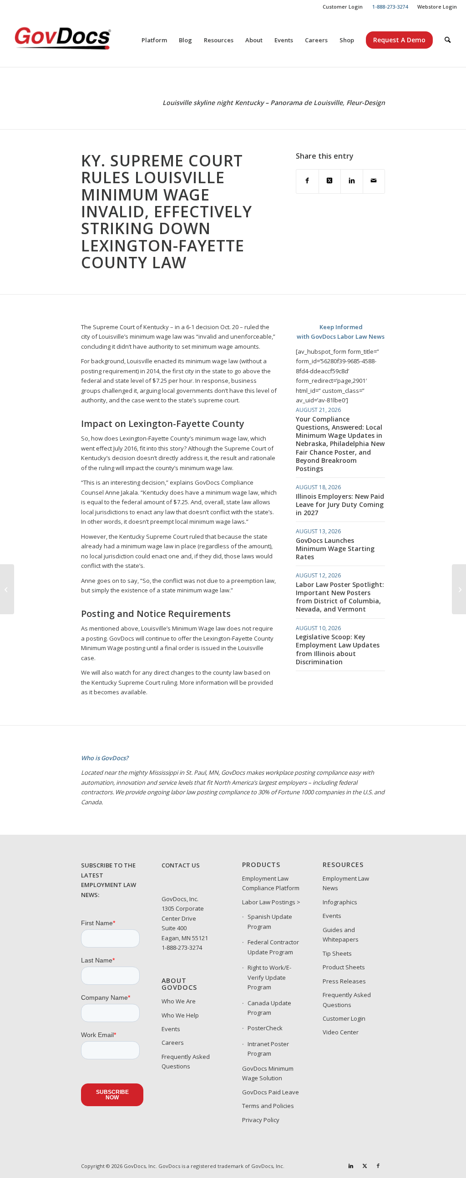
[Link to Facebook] (378, 1166)
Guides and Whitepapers (341, 934)
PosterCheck (265, 1028)
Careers (173, 1042)
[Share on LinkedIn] (351, 181)
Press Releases (344, 981)
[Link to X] (364, 1166)
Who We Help (180, 1015)
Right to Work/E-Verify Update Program (269, 977)
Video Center (341, 1032)
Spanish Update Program (270, 921)
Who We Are (179, 1001)
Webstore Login (437, 6)
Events (171, 1029)
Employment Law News (346, 883)
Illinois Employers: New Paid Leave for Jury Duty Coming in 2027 (340, 504)
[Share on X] (329, 181)
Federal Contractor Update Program (273, 947)
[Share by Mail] (374, 181)
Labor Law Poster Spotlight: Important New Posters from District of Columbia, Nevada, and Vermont (340, 597)
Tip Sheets (337, 953)
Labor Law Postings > (271, 902)
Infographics (340, 902)
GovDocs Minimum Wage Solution (268, 1073)
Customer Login (343, 6)
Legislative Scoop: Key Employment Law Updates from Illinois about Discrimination (338, 649)
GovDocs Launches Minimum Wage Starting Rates (335, 548)
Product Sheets (344, 967)
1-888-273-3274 (182, 947)
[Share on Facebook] (307, 181)
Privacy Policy (260, 1120)
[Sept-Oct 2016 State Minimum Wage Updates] (7, 589)
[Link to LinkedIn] (351, 1166)
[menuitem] (343, 7)
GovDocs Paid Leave (270, 1092)
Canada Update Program (269, 1008)
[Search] (447, 40)
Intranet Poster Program (268, 1049)
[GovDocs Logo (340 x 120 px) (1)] (85, 40)
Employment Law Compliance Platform (270, 883)
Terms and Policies (268, 1106)
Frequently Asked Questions (186, 1061)
